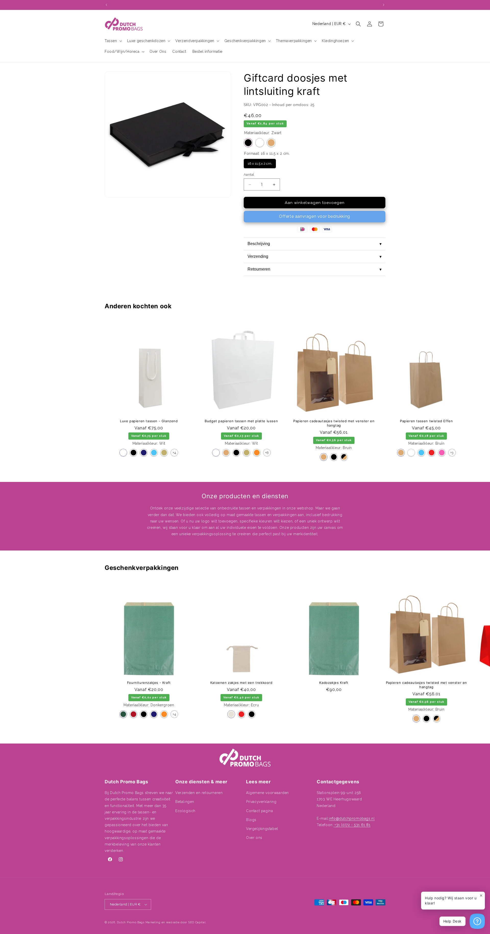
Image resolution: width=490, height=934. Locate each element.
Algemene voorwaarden (267, 793)
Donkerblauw (144, 452)
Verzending (315, 256)
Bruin (271, 142)
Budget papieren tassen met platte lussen (241, 421)
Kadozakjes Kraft (333, 683)
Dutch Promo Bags (130, 922)
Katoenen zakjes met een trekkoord (241, 683)
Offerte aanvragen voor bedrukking (314, 216)
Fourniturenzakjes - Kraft (149, 683)
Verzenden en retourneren (199, 793)
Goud (164, 452)
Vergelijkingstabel (262, 829)
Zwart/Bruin (344, 457)
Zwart (248, 142)
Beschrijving (315, 243)
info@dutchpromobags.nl (352, 818)
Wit (259, 142)
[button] (113, 40)
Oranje (257, 452)
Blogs (251, 820)
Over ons (254, 838)
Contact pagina (259, 811)
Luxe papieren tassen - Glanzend (149, 421)
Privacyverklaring (261, 802)
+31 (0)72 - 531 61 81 (351, 825)
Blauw (154, 452)
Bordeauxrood (133, 714)
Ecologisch (185, 811)
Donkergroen (123, 714)
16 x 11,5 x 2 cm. (260, 162)
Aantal (249, 174)
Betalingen (184, 802)
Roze (442, 452)
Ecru (231, 714)
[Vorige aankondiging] (106, 5)
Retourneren (315, 269)
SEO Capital (197, 922)
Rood (431, 452)
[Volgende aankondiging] (383, 5)
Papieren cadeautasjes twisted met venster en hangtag (333, 423)
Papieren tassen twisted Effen (426, 421)
